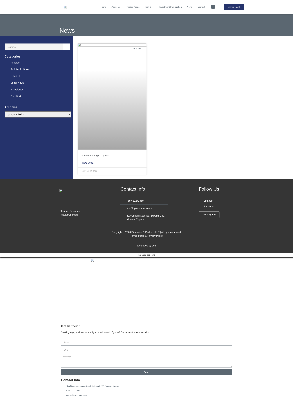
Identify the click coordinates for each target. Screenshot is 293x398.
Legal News (17, 82)
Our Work (16, 96)
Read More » (88, 163)
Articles (15, 62)
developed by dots (146, 245)
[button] (213, 7)
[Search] (66, 46)
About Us (116, 7)
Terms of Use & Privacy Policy (146, 236)
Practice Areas (132, 7)
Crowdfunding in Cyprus (95, 155)
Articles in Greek (20, 69)
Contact (201, 7)
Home (103, 7)
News (189, 7)
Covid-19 (16, 76)
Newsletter (17, 89)
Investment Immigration (170, 7)
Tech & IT (149, 7)
